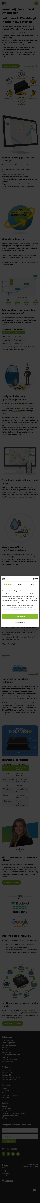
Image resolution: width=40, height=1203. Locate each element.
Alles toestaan (20, 616)
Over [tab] (32, 584)
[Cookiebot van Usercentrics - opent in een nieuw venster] (30, 579)
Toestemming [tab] (7, 584)
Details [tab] (20, 584)
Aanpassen (19, 622)
